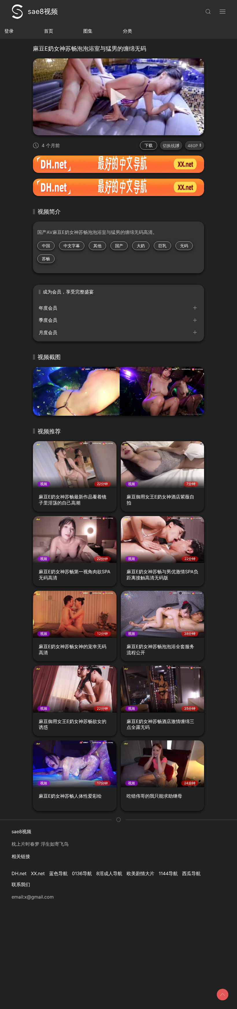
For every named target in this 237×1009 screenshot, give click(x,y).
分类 (127, 31)
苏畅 (46, 258)
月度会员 (48, 332)
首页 (48, 31)
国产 (119, 245)
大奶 (141, 245)
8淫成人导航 (109, 873)
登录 (9, 31)
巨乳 (162, 245)
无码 (184, 245)
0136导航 (82, 873)
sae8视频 (43, 11)
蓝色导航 (58, 873)
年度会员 (48, 308)
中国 (46, 245)
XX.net (38, 873)
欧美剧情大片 (140, 873)
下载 (149, 145)
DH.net (19, 873)
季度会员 (48, 320)
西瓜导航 (191, 873)
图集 (87, 31)
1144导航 (168, 873)
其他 (97, 245)
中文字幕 (72, 245)
